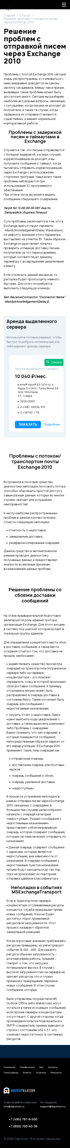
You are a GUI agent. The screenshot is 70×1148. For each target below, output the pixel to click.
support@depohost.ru (53, 1106)
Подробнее (52, 424)
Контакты (52, 1067)
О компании (9, 1067)
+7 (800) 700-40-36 (23, 1126)
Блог (41, 1067)
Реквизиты (56, 1072)
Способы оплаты (27, 1067)
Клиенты (27, 1072)
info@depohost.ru (14, 1106)
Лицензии (41, 1072)
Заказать (28, 424)
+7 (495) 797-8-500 (23, 1119)
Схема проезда (11, 1072)
